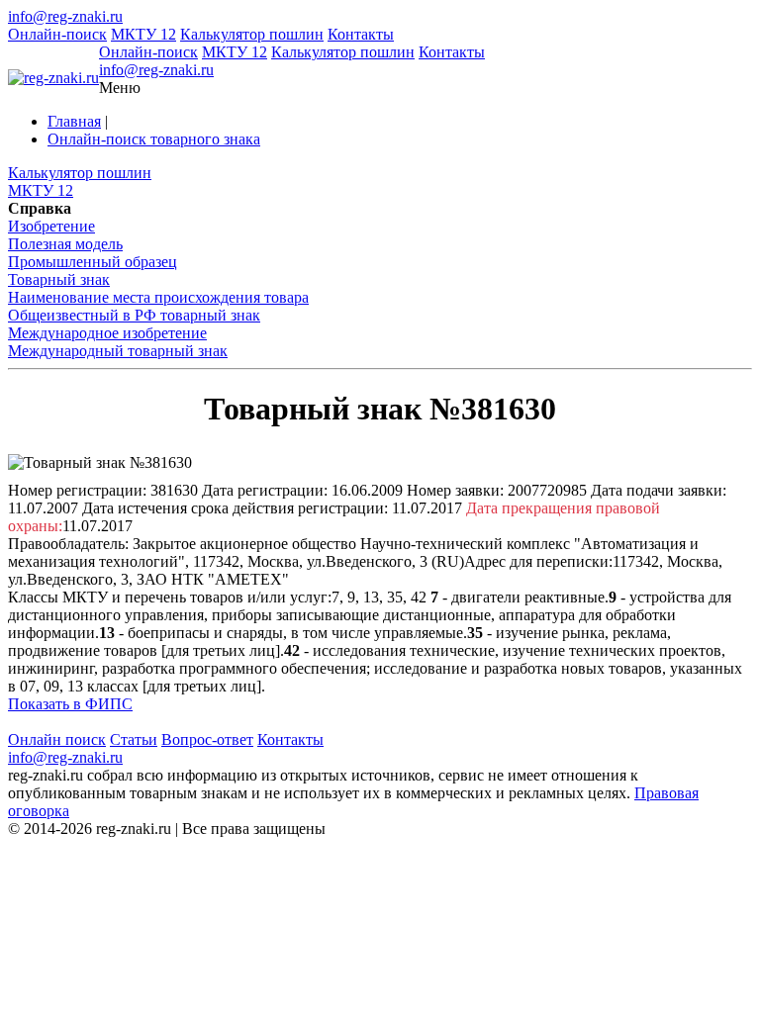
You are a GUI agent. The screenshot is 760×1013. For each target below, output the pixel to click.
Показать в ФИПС (70, 703)
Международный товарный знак (118, 350)
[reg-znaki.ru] (53, 78)
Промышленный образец (92, 261)
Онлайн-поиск (57, 34)
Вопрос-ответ (207, 739)
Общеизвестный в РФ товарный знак (134, 315)
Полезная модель (65, 243)
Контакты (361, 34)
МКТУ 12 (143, 34)
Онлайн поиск (57, 739)
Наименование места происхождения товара (158, 297)
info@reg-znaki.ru (65, 16)
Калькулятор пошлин (252, 34)
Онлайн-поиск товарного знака (154, 139)
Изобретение (51, 226)
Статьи (133, 739)
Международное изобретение (107, 332)
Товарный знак (59, 279)
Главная (74, 121)
